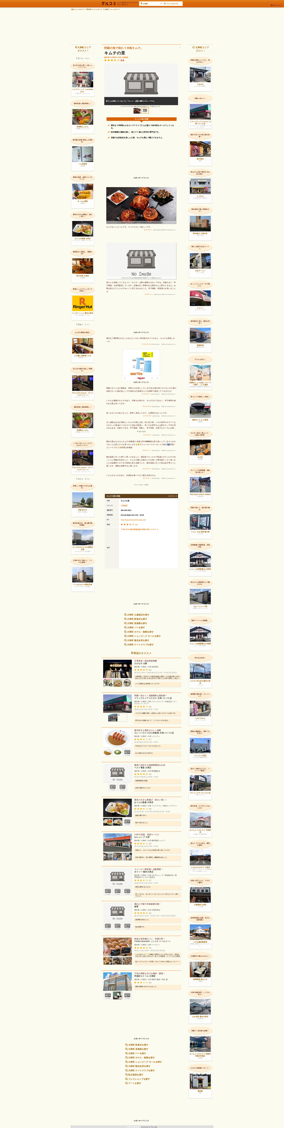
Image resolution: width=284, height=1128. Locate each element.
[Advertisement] (142, 26)
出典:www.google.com (168, 230)
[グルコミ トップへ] (119, 3)
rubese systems (133, 1127)
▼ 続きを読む (141, 431)
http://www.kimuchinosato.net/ (133, 520)
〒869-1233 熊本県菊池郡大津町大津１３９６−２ (140, 529)
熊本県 (106, 57)
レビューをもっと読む (141, 484)
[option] (141, 85)
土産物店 (124, 57)
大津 (119, 57)
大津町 (113, 57)
